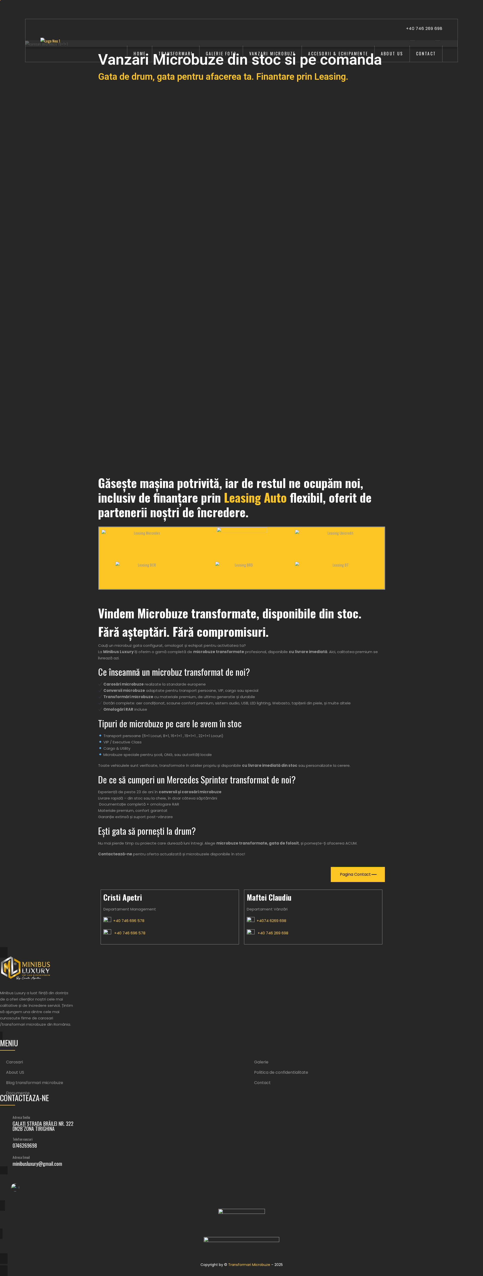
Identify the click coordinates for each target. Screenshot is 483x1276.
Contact (426, 54)
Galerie (261, 1062)
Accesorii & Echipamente (338, 54)
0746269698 (25, 1145)
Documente (18, 1093)
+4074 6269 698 (270, 920)
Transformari (175, 54)
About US (15, 1072)
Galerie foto (221, 54)
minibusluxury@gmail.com (37, 1163)
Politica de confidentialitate (281, 1072)
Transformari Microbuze (249, 1264)
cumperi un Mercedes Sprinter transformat (198, 779)
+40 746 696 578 (127, 920)
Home (140, 54)
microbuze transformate (241, 843)
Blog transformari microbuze (34, 1083)
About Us (392, 54)
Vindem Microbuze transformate (177, 613)
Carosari (14, 1062)
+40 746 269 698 (424, 28)
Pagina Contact (355, 874)
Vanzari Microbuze (272, 54)
